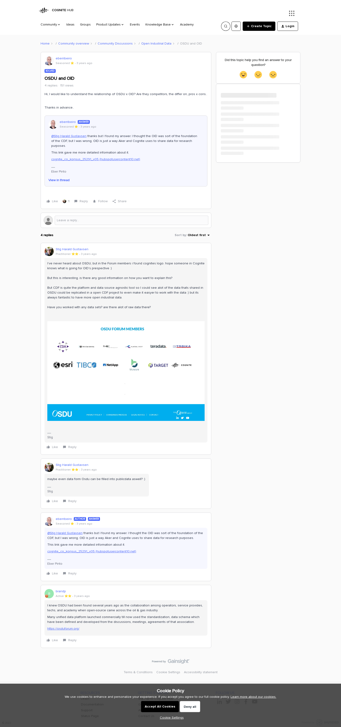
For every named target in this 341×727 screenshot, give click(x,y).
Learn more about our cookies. (253, 697)
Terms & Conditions (138, 672)
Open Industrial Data (156, 43)
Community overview (73, 43)
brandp (61, 591)
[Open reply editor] (126, 220)
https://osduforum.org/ (63, 629)
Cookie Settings (168, 672)
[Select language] (236, 26)
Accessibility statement (201, 672)
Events (135, 24)
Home (45, 43)
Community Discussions (115, 43)
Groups (85, 24)
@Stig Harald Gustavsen (69, 136)
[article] (126, 349)
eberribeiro (64, 58)
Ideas (70, 24)
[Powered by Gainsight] (170, 662)
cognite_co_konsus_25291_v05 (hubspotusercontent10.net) (95, 159)
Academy (187, 24)
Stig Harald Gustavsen (72, 249)
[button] (259, 26)
